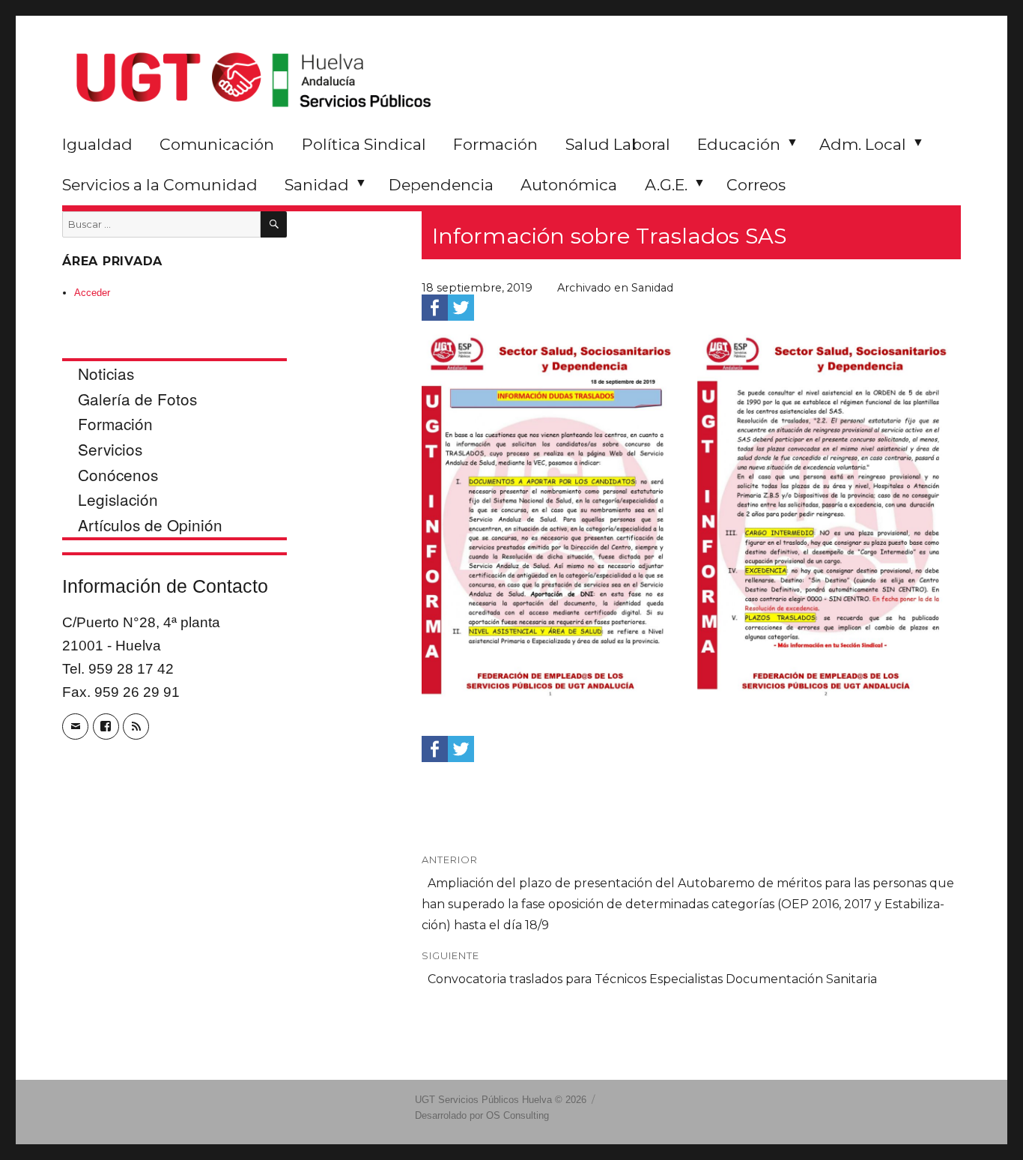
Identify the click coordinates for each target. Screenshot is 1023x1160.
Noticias (106, 373)
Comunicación (217, 144)
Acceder (92, 292)
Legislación (118, 499)
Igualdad (97, 144)
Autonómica (568, 184)
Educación (738, 144)
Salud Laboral (617, 144)
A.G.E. (666, 184)
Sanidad (317, 184)
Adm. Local (862, 144)
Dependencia (441, 184)
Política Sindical (364, 144)
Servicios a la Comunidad (160, 184)
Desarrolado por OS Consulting (482, 1115)
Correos (756, 184)
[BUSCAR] (274, 224)
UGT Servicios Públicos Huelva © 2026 (500, 1099)
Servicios (110, 449)
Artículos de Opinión (150, 524)
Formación (495, 144)
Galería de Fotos (137, 398)
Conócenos (118, 474)
